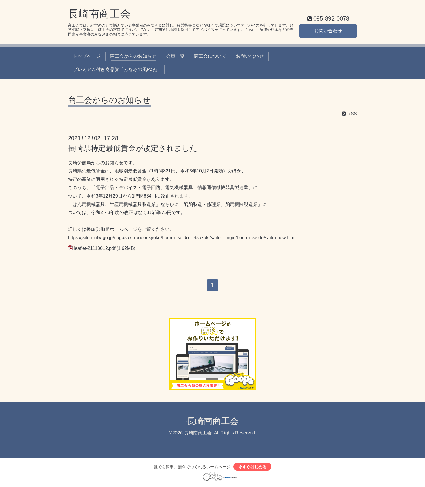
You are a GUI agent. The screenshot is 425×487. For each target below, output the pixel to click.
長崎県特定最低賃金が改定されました (132, 148)
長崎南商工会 (99, 14)
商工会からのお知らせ (133, 56)
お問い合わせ (328, 30)
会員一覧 (175, 56)
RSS (351, 113)
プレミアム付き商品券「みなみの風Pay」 (116, 69)
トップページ (87, 56)
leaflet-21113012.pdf (94, 248)
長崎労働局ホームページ (111, 229)
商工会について (210, 56)
